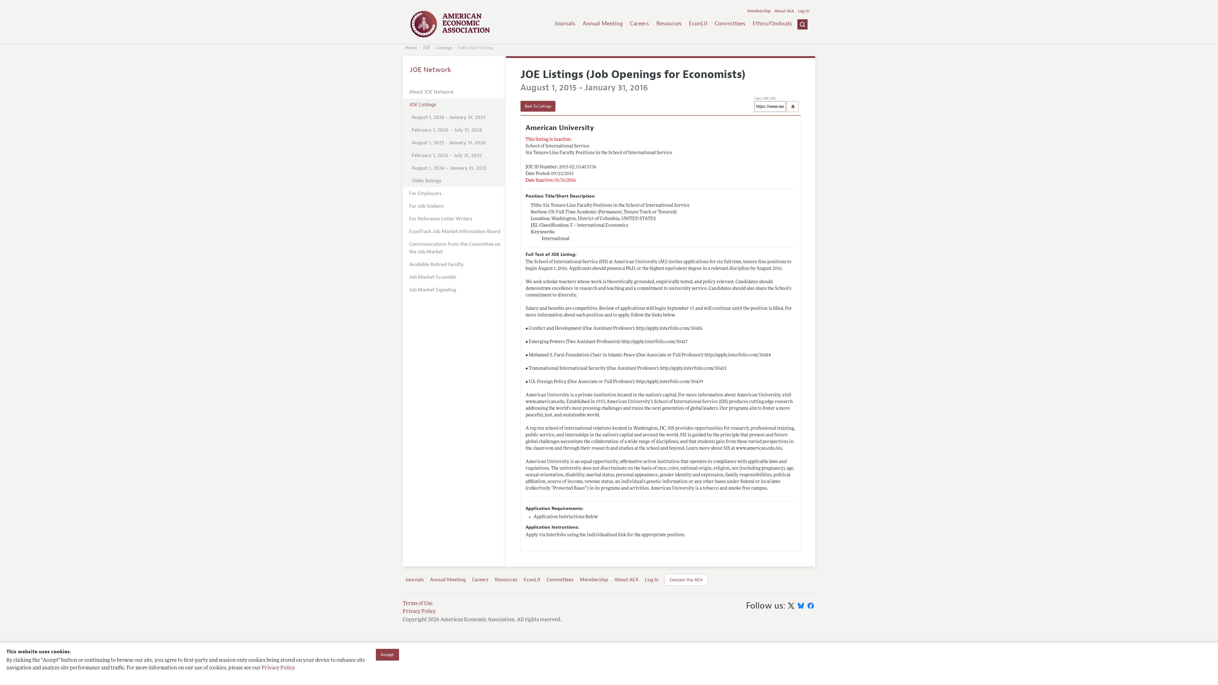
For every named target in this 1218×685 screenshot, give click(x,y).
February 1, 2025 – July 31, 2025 (447, 155)
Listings (444, 47)
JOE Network (430, 69)
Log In (803, 11)
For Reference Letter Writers (440, 219)
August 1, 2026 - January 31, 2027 (448, 117)
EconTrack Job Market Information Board (454, 231)
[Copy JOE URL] (793, 106)
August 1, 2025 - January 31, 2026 (449, 143)
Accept (387, 654)
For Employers (425, 193)
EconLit (698, 23)
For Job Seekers (426, 206)
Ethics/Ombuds (772, 23)
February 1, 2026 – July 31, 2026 (447, 130)
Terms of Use (418, 603)
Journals (564, 23)
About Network (431, 92)
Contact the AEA (686, 580)
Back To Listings (538, 106)
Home (411, 47)
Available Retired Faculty (436, 264)
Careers (639, 23)
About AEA (784, 11)
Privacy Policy (278, 668)
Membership (759, 11)
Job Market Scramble (432, 277)
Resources (669, 23)
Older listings (426, 181)
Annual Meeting (603, 23)
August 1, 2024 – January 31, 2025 (449, 168)
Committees (730, 23)
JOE (426, 47)
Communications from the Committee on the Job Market (455, 248)
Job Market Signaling (432, 290)
